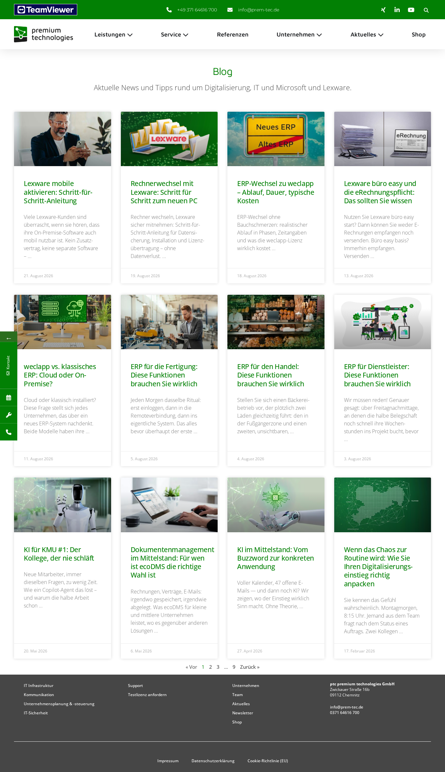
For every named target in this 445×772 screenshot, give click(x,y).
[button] (426, 10)
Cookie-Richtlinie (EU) (268, 761)
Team (237, 694)
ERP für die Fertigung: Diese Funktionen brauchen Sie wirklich (164, 375)
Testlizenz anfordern (147, 694)
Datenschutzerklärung (213, 761)
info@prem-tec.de (346, 707)
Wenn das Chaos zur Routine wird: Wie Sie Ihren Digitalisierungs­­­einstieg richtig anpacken (378, 566)
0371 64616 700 (344, 712)
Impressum (168, 761)
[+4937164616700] (8, 432)
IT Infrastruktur (38, 685)
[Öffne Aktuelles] (381, 34)
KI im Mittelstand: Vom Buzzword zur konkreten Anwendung (275, 558)
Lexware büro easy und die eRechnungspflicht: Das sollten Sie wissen (380, 192)
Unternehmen (245, 685)
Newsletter (242, 713)
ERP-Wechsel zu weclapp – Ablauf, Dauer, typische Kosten (275, 192)
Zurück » (250, 667)
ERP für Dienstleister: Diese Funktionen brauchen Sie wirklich (377, 375)
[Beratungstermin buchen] (8, 397)
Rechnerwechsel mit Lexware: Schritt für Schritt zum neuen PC (164, 192)
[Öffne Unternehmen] (319, 34)
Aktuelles (241, 704)
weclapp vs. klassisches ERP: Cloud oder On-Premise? (60, 375)
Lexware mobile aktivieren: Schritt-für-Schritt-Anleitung (58, 192)
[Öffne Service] (186, 34)
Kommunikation (39, 694)
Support (135, 685)
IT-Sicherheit (36, 713)
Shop (237, 722)
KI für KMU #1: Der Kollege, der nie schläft (59, 554)
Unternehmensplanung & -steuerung (59, 704)
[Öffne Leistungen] (130, 34)
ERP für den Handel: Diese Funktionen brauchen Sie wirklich (270, 375)
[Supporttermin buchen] (8, 414)
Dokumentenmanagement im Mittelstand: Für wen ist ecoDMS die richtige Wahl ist (172, 562)
